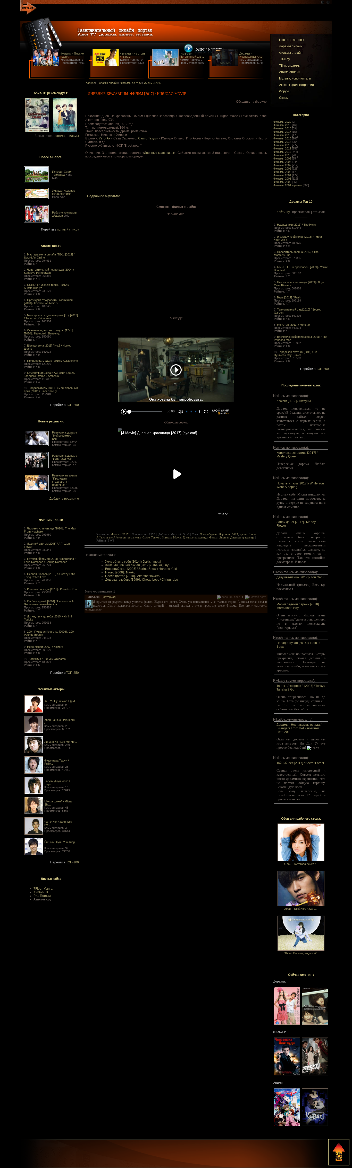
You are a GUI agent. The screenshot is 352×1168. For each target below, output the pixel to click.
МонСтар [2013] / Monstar (293, 324)
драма (243, 534)
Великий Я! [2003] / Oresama (47, 658)
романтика (134, 537)
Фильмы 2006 (282, 168)
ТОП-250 (72, 405)
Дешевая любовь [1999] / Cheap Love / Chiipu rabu (141, 579)
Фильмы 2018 (282, 128)
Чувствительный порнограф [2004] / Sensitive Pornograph (49, 271)
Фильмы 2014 (282, 141)
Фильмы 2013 (282, 145)
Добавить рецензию (64, 498)
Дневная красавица (242, 537)
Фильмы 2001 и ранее (287, 185)
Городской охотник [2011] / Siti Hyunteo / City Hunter (295, 353)
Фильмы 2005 (282, 171)
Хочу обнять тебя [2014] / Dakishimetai (133, 561)
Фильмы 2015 (282, 138)
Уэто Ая (105, 138)
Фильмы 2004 (282, 175)
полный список (68, 229)
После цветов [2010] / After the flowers (132, 576)
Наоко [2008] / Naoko (120, 572)
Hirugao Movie (171, 537)
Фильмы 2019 (282, 125)
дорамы (59, 136)
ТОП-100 (72, 862)
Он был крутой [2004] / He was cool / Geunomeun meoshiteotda (49, 603)
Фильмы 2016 (282, 135)
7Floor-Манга (43, 888)
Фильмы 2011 (282, 151)
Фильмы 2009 (282, 158)
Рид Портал (42, 896)
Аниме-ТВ (40, 892)
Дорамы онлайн (107, 82)
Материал (109, 596)
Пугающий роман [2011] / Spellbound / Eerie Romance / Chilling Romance (50, 560)
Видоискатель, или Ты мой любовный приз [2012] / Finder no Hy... (51, 389)
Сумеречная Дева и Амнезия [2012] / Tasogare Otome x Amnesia (49, 374)
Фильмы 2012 (282, 148)
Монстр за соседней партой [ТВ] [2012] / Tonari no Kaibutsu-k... (51, 317)
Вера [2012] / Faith (288, 297)
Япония (224, 537)
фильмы (73, 136)
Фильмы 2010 (282, 155)
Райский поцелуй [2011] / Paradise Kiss (52, 589)
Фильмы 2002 (282, 181)
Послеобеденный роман (215, 534)
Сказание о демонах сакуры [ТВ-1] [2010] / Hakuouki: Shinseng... (48, 332)
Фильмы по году (130, 82)
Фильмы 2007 (282, 165)
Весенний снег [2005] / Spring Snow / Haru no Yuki (141, 569)
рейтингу (283, 212)
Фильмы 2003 (282, 178)
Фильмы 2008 (282, 161)
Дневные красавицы (159, 153)
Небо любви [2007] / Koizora (45, 646)
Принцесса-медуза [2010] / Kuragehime (52, 360)
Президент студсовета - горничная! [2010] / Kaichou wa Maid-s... (48, 301)
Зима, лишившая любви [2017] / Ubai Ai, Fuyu (137, 565)
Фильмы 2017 (282, 131)
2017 (235, 534)
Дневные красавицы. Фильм (200, 537)
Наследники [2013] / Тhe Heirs (296, 224)
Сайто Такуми (148, 138)
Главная (90, 82)
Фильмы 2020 (282, 121)
